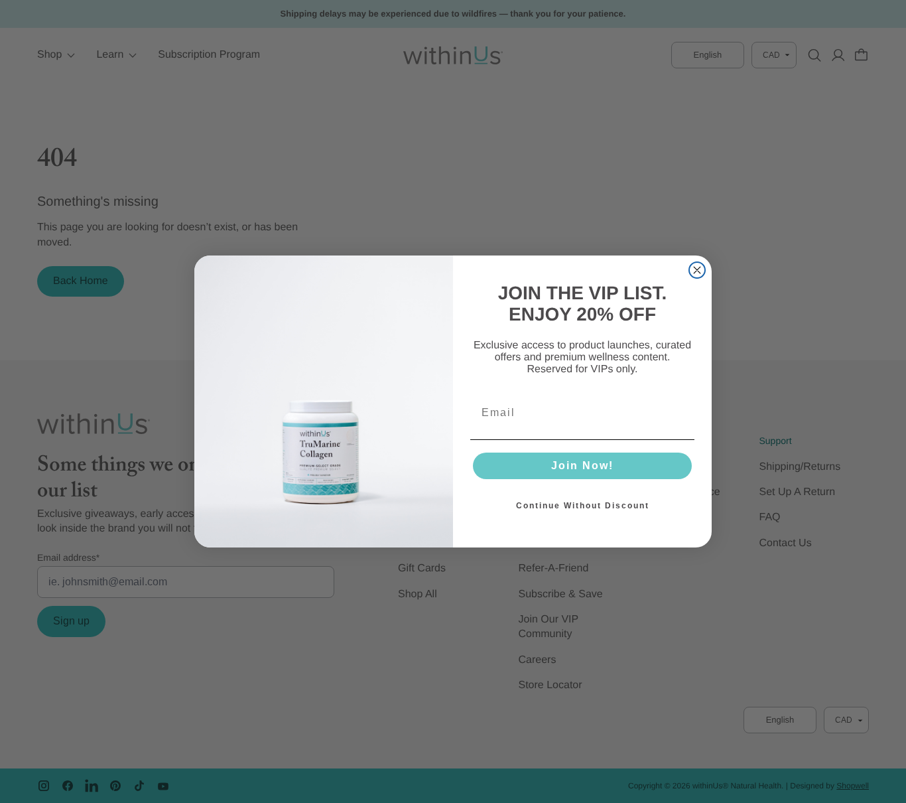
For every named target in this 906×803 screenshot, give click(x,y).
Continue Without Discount (582, 505)
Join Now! (582, 465)
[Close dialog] (697, 270)
